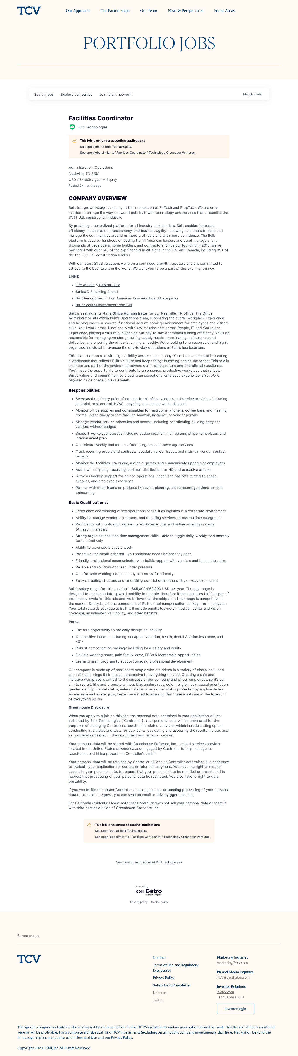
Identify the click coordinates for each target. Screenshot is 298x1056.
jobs (44, 94)
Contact (159, 957)
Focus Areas (224, 11)
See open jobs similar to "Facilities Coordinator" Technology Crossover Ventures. (138, 152)
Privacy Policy (163, 978)
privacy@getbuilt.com (174, 794)
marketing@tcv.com (232, 963)
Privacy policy (139, 902)
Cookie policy (159, 902)
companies (76, 94)
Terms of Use (86, 1037)
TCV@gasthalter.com (233, 977)
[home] (29, 10)
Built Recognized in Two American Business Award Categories (127, 298)
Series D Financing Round (97, 291)
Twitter (158, 1000)
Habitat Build (109, 285)
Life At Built (85, 285)
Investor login (235, 1009)
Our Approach (78, 11)
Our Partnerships (115, 11)
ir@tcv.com (225, 992)
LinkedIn (159, 992)
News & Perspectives (185, 11)
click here (225, 1032)
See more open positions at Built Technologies (149, 862)
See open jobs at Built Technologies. (106, 146)
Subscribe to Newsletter (172, 985)
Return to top (28, 936)
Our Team (148, 11)
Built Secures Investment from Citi (104, 305)
